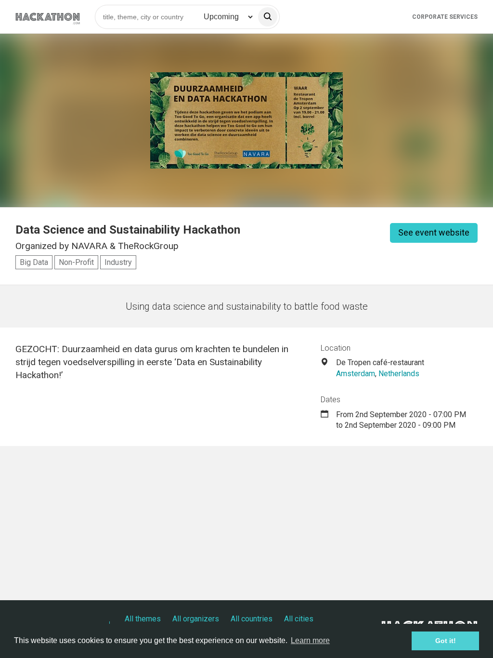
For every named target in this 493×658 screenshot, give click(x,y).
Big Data (34, 262)
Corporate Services (445, 16)
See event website (433, 232)
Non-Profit (76, 262)
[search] (267, 16)
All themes (143, 618)
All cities (298, 618)
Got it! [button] (445, 641)
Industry (118, 262)
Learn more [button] (310, 640)
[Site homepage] (47, 17)
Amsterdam (355, 373)
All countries (251, 618)
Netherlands (398, 373)
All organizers (195, 618)
